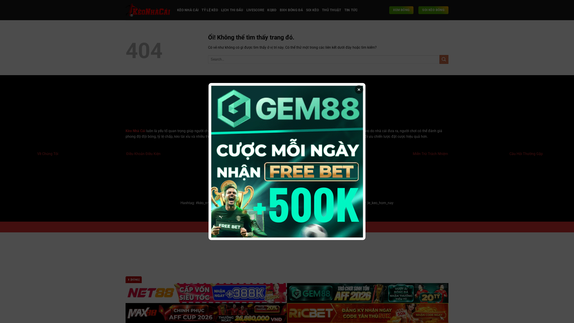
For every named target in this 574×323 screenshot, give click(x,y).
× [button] (359, 89)
